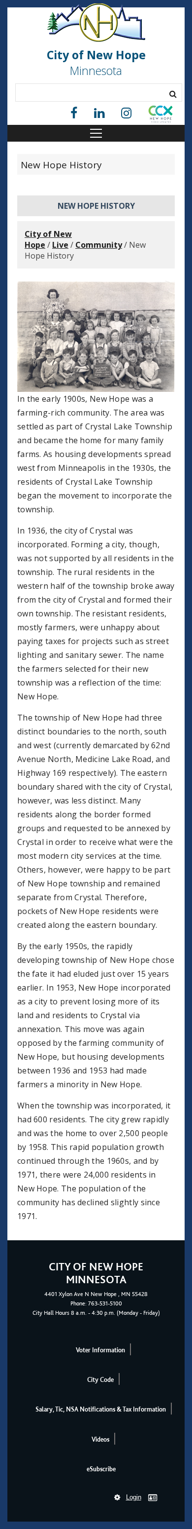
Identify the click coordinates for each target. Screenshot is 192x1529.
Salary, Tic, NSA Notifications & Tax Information (100, 1409)
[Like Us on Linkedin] (99, 113)
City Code (100, 1379)
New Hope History (61, 164)
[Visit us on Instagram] (126, 113)
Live (60, 244)
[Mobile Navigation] (96, 133)
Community (98, 244)
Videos (100, 1439)
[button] (160, 116)
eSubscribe (101, 1469)
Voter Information (100, 1350)
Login (133, 1497)
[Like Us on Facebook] (73, 113)
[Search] (173, 93)
